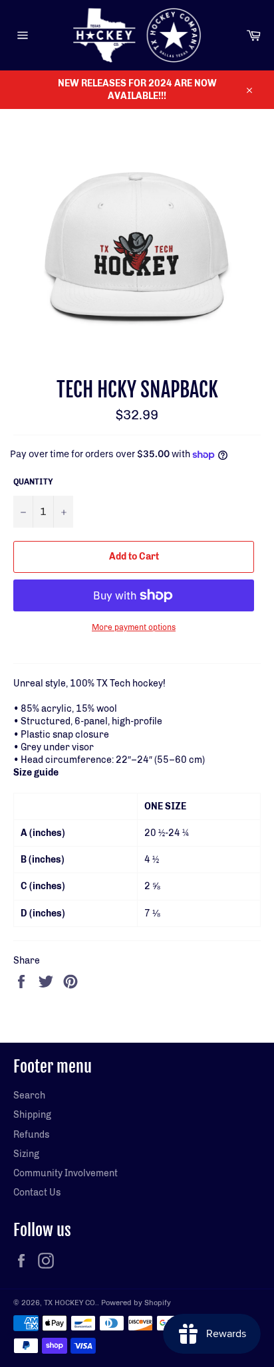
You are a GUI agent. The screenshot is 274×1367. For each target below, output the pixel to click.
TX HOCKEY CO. (70, 1302)
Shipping (32, 1114)
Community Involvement (65, 1173)
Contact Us (37, 1192)
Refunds (31, 1134)
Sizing (26, 1154)
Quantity (33, 481)
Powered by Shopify (136, 1302)
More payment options (134, 627)
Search (29, 1095)
